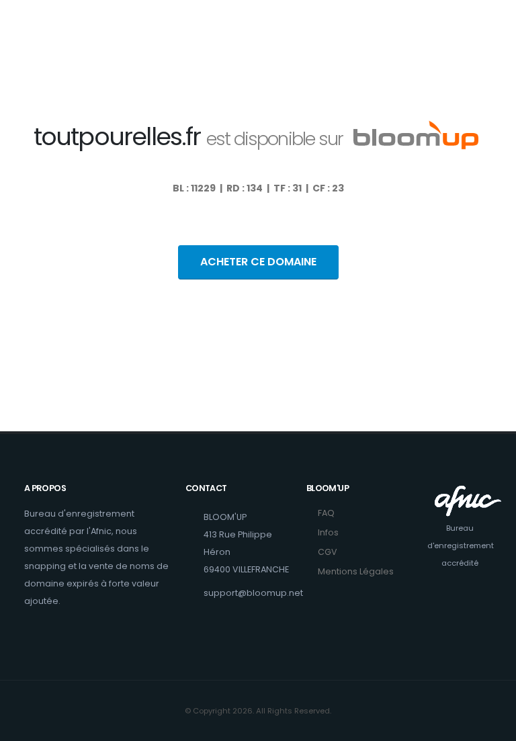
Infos (328, 532)
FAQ (326, 513)
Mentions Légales (356, 571)
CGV (327, 552)
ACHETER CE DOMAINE (258, 261)
